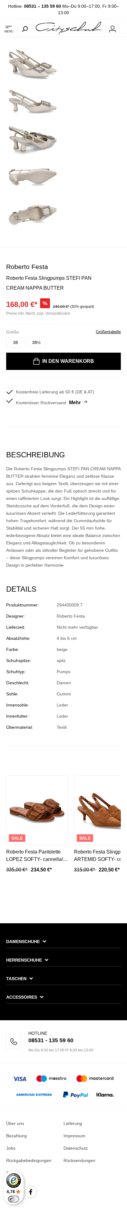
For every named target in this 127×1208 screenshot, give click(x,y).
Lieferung (72, 1123)
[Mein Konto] (112, 28)
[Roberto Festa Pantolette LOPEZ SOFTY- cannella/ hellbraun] (37, 810)
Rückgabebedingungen (28, 1160)
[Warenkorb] (123, 28)
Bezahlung (16, 1135)
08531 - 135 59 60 (50, 1040)
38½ (36, 342)
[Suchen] (25, 28)
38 (15, 342)
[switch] (13, 1199)
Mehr (75, 402)
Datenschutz (75, 1148)
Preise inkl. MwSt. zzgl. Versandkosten (38, 313)
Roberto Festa (27, 266)
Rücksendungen (79, 1160)
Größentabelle (108, 331)
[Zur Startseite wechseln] (68, 27)
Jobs (10, 1148)
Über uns (15, 1123)
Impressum (74, 1135)
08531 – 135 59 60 (42, 6)
